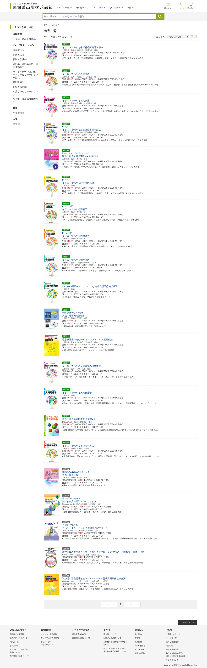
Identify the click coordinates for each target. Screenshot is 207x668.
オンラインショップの (18, 650)
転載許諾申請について (112, 638)
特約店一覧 (14, 642)
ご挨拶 (137, 638)
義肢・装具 (20, 59)
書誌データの (48, 643)
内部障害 (18, 82)
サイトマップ (171, 638)
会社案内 (138, 634)
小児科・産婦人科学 (24, 39)
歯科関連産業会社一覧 (81, 638)
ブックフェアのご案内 (50, 638)
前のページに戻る (51, 25)
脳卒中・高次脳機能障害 (25, 100)
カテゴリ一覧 (62, 7)
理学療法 (18, 50)
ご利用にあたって (173, 634)
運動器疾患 (20, 86)
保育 (16, 124)
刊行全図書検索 (172, 642)
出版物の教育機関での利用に (115, 643)
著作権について (110, 634)
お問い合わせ (140, 646)
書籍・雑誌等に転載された (115, 649)
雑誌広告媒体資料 (79, 634)
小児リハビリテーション (25, 93)
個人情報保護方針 (173, 649)
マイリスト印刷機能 (49, 634)
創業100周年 (140, 653)
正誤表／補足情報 (17, 634)
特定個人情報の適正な (176, 654)
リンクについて (172, 660)
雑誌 (129, 7)
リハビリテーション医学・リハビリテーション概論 (25, 74)
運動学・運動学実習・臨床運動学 (25, 65)
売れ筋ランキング (84, 7)
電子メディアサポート (18, 638)
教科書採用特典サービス (19, 656)
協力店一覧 (14, 646)
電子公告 (169, 646)
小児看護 (18, 113)
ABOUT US (139, 649)
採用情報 (138, 642)
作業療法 (18, 54)
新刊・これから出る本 (109, 7)
